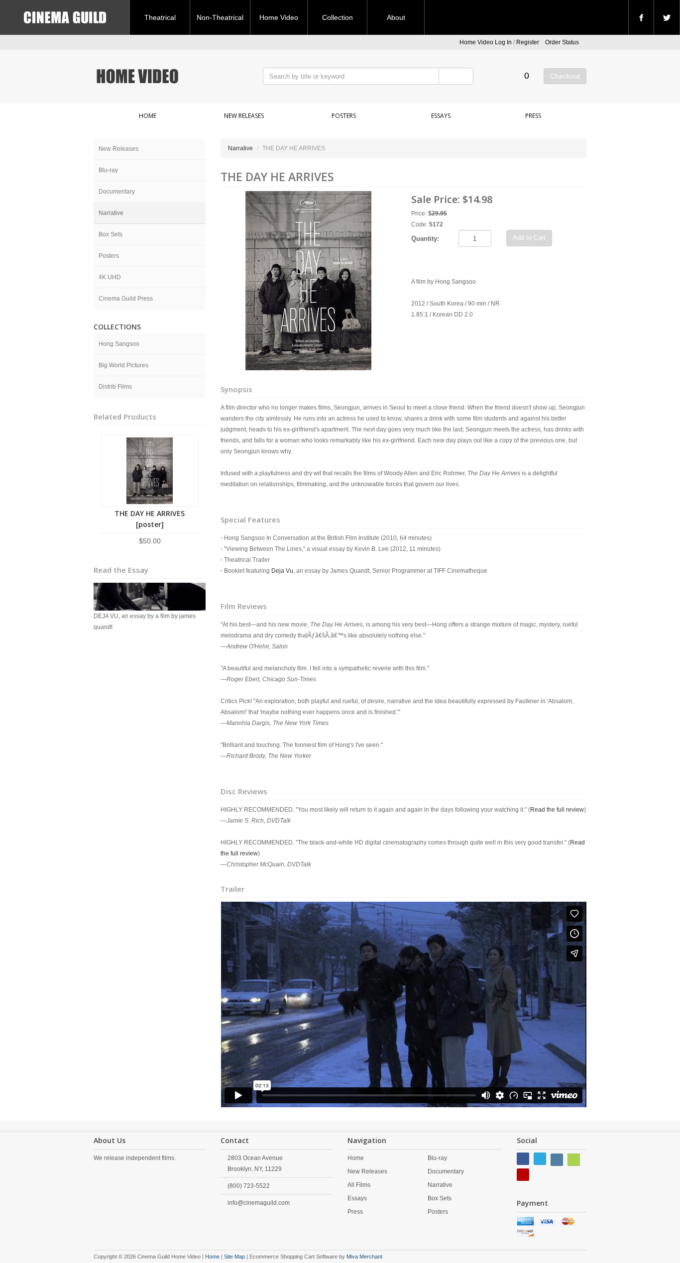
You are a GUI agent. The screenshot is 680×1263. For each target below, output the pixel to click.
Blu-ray (108, 170)
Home (147, 115)
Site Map (234, 1257)
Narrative (111, 213)
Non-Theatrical (220, 17)
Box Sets (110, 234)
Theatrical (160, 17)
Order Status (562, 42)
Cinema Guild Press (126, 298)
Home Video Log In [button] (485, 42)
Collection (337, 17)
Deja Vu (282, 570)
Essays (441, 115)
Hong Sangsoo (119, 343)
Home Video (278, 17)
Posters (344, 115)
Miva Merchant (364, 1257)
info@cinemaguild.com (258, 1202)
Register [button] (527, 42)
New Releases (244, 115)
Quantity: (425, 238)
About (396, 17)
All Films (358, 1184)
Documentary (117, 191)
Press (533, 115)
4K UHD (110, 277)
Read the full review (557, 809)
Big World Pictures (123, 365)
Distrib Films (115, 386)
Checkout (565, 76)
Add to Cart (529, 237)
